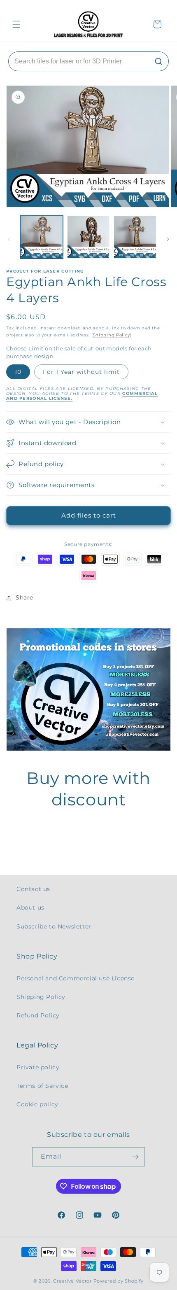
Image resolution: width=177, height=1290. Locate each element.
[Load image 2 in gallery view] (88, 237)
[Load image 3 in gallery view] (135, 237)
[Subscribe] (135, 1156)
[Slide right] (168, 239)
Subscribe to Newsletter (53, 926)
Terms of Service (42, 1085)
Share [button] (24, 597)
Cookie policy (37, 1104)
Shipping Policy (111, 335)
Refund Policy (38, 1015)
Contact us (33, 889)
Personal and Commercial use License (75, 978)
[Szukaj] (158, 61)
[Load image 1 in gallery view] (41, 237)
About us (30, 907)
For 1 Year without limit (81, 372)
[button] (16, 24)
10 (18, 372)
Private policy (37, 1067)
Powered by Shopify (118, 1281)
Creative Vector (72, 1281)
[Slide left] (9, 239)
